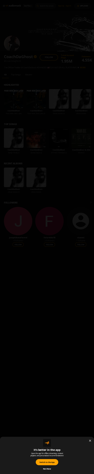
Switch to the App (47, 462)
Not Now (47, 469)
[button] (47, 237)
